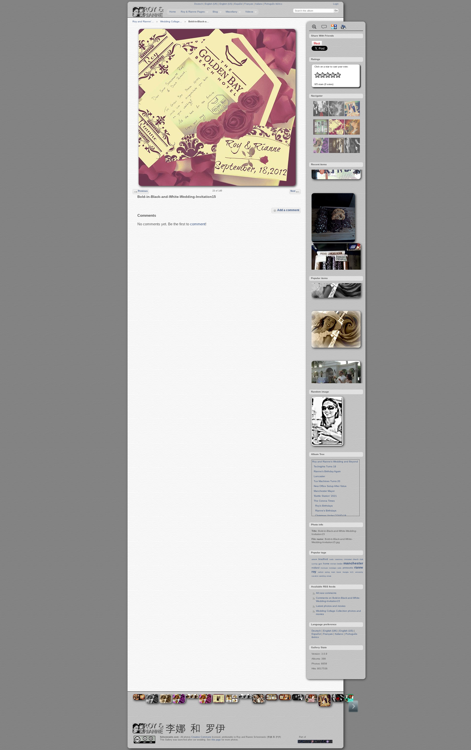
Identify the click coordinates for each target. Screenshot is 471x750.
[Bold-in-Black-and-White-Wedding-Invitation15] (336, 133)
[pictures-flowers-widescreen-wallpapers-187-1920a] (352, 152)
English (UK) (211, 4)
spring (327, 572)
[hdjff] (320, 133)
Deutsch (199, 4)
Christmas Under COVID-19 (329, 515)
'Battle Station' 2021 (324, 496)
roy (314, 571)
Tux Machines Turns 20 (326, 481)
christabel (348, 559)
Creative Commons (201, 737)
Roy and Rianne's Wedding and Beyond (335, 461)
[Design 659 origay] (320, 115)
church (355, 559)
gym (320, 564)
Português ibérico (273, 4)
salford (320, 572)
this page (216, 739)
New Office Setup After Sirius (329, 486)
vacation (315, 576)
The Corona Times (323, 500)
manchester (353, 563)
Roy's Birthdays (322, 505)
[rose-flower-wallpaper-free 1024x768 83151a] (320, 152)
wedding (322, 576)
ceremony (339, 559)
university (359, 572)
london (339, 564)
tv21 (351, 572)
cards (331, 559)
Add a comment (288, 210)
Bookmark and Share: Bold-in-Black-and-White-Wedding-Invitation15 (334, 26)
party (339, 568)
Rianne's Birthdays (324, 510)
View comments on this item (324, 26)
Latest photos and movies (330, 606)
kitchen (333, 564)
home (326, 563)
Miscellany (230, 11)
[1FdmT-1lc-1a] (352, 133)
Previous (143, 191)
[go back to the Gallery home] (148, 12)
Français (249, 4)
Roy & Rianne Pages (191, 11)
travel (339, 572)
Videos (248, 11)
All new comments (326, 593)
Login (336, 4)
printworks (348, 568)
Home (172, 11)
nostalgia (332, 568)
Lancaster (318, 476)
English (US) (226, 4)
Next (292, 191)
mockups (324, 568)
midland (315, 568)
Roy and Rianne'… (143, 21)
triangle (346, 572)
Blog (214, 11)
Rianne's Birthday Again (326, 471)
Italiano (259, 4)
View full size (314, 26)
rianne (358, 567)
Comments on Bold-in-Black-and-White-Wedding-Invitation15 (338, 599)
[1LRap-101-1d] (352, 115)
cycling (314, 564)
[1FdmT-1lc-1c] (336, 115)
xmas (329, 576)
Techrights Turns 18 (324, 466)
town (333, 572)
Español (238, 4)
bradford (323, 559)
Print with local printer (344, 26)
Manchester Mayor (323, 491)
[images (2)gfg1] (336, 152)
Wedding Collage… (171, 21)
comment (197, 224)
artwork (314, 559)
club (361, 559)
